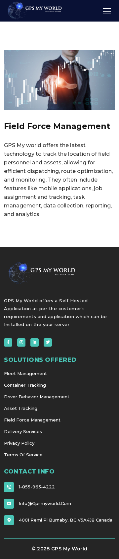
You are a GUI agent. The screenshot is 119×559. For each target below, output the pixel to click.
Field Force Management (32, 419)
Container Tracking (25, 385)
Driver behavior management (36, 396)
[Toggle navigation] (107, 11)
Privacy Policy (19, 443)
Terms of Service (23, 454)
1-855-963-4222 (37, 486)
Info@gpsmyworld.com (45, 503)
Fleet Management (25, 373)
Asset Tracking (20, 408)
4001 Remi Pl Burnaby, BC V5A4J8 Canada (65, 520)
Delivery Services (23, 431)
